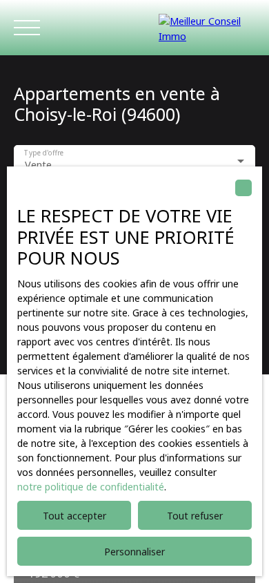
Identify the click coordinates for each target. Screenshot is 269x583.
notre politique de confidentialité (90, 486)
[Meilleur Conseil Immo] (207, 27)
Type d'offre (43, 153)
